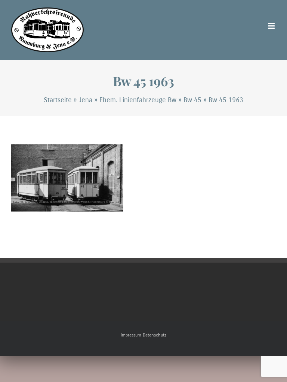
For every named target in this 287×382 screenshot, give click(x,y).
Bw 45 (192, 100)
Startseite (58, 100)
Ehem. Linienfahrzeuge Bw (137, 100)
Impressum (131, 335)
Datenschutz (154, 335)
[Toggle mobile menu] (272, 26)
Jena (85, 100)
